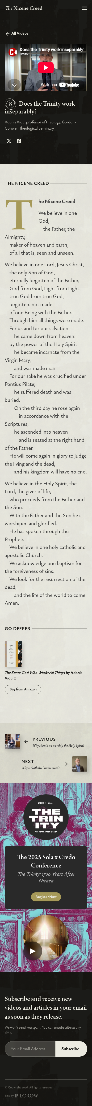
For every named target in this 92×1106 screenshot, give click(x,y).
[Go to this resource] (13, 653)
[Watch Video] (46, 938)
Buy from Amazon (23, 689)
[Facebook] (19, 141)
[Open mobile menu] (84, 8)
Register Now (46, 896)
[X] (9, 141)
